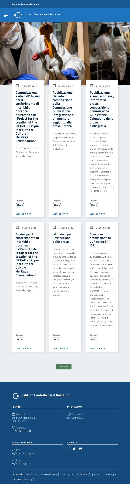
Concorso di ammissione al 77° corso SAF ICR (100, 240)
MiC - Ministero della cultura (25, 4)
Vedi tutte (64, 366)
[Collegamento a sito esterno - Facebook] (69, 449)
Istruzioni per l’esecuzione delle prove (62, 238)
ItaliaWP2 (82, 474)
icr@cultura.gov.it (21, 463)
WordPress (49, 474)
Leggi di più (22, 213)
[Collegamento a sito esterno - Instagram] (75, 449)
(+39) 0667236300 (22, 430)
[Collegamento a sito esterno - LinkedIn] (80, 449)
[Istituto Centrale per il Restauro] (18, 15)
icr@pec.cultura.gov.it (23, 453)
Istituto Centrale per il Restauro (46, 395)
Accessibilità (18, 474)
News (20, 205)
